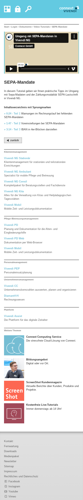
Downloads (10, 451)
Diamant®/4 (11, 295)
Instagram (14, 486)
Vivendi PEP (12, 268)
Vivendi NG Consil (15, 181)
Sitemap (9, 466)
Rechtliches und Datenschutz (21, 476)
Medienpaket (11, 456)
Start (6, 27)
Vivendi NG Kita (14, 191)
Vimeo (12, 496)
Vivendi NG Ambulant (17, 171)
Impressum (10, 471)
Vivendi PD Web (14, 238)
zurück (14, 140)
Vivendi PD (11, 224)
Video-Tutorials (42, 27)
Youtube (13, 491)
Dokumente (25, 27)
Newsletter (10, 461)
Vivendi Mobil (12, 204)
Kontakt (8, 441)
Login (14, 27)
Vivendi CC (11, 285)
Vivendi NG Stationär (17, 158)
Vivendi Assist (13, 316)
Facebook (14, 481)
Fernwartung (11, 446)
